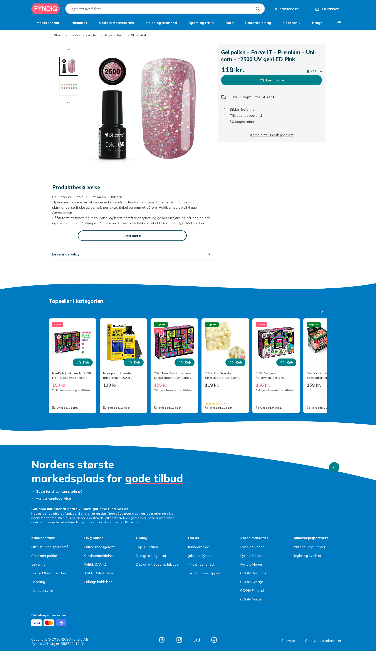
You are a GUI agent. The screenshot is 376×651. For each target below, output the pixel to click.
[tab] (68, 66)
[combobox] (165, 8)
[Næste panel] (322, 311)
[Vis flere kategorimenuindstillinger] (339, 22)
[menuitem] (48, 22)
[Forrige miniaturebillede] (69, 49)
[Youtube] (197, 640)
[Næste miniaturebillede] (69, 103)
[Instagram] (179, 640)
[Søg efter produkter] (258, 8)
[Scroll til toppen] (334, 467)
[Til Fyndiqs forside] (45, 8)
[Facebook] (214, 640)
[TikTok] (162, 640)
